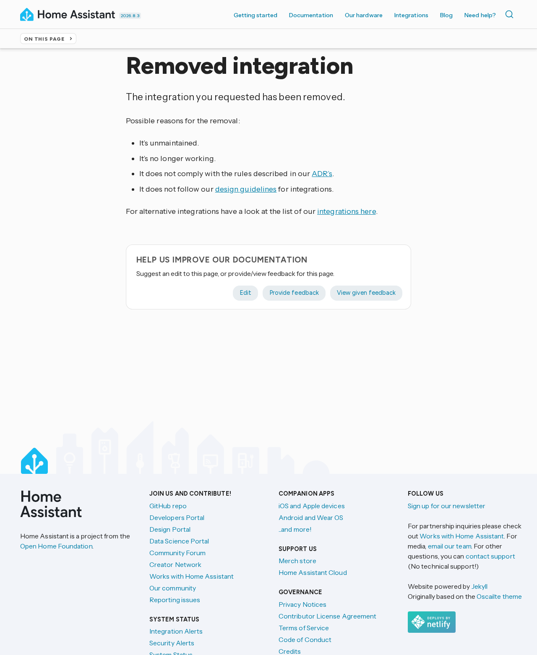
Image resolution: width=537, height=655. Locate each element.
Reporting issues (174, 599)
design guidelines (246, 189)
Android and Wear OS (311, 517)
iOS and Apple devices (312, 506)
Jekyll (479, 586)
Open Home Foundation (56, 546)
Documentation (311, 15)
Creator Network (175, 564)
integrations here (346, 211)
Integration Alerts (176, 631)
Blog (446, 15)
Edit (245, 292)
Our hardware (364, 15)
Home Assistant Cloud (313, 572)
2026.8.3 (130, 15)
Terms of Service (304, 628)
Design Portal (169, 529)
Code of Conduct (305, 639)
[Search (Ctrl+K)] (511, 14)
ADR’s (322, 173)
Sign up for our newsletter (446, 506)
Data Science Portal (179, 541)
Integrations (411, 15)
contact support (490, 556)
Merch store (297, 560)
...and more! (295, 529)
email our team (449, 546)
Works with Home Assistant (191, 576)
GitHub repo (168, 506)
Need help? (480, 15)
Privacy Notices (302, 604)
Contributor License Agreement (327, 616)
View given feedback (366, 292)
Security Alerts (171, 643)
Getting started (255, 15)
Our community (172, 588)
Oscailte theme (499, 596)
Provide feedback (294, 292)
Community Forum (177, 552)
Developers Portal (176, 517)
